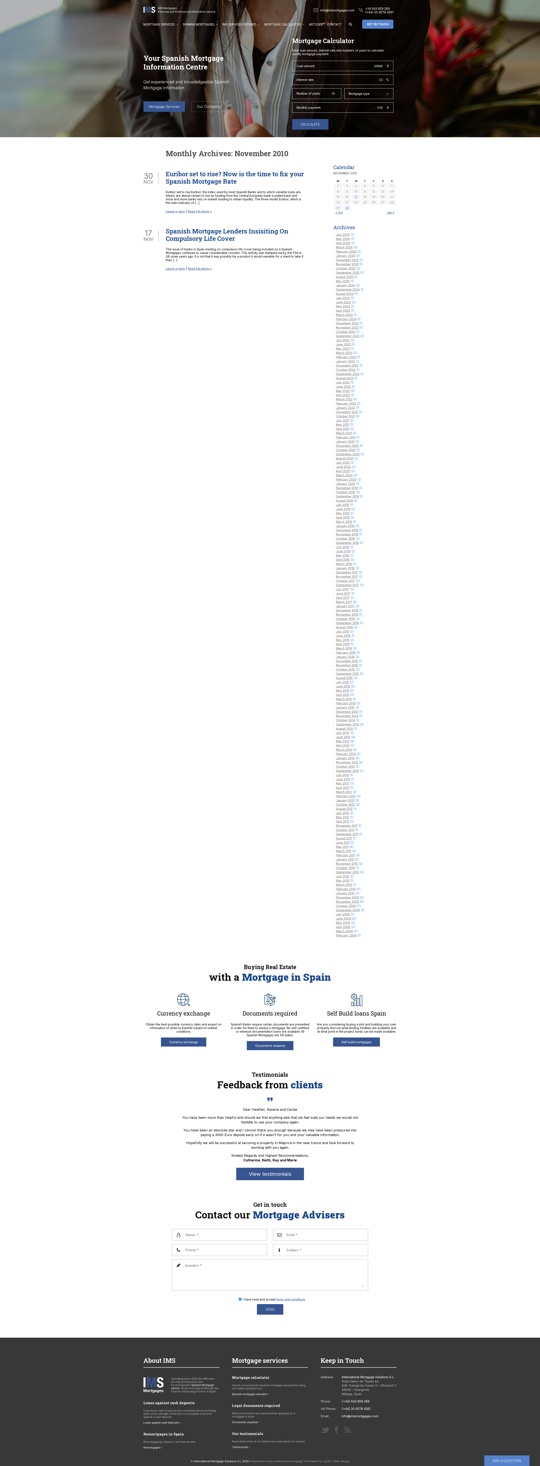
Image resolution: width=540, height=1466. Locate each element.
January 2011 (345, 859)
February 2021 (346, 437)
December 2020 (347, 446)
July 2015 (342, 682)
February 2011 (345, 855)
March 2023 (344, 353)
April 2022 (343, 395)
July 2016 (342, 631)
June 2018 (343, 551)
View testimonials (270, 1174)
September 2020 (348, 454)
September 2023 (347, 336)
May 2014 (342, 741)
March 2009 (344, 931)
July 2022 (343, 382)
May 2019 (342, 513)
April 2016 (343, 644)
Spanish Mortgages (199, 24)
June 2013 (343, 779)
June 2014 (343, 737)
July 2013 (342, 775)
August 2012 (344, 809)
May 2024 (343, 306)
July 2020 (343, 462)
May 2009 (343, 923)
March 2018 (344, 564)
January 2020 (345, 484)
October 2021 (345, 416)
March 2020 (344, 475)
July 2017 (342, 589)
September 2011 (347, 834)
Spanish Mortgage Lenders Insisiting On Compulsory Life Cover (227, 235)
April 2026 (343, 243)
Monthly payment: (309, 107)
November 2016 (347, 614)
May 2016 (342, 640)
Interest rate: (305, 79)
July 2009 (343, 914)
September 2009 (348, 910)
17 (356, 197)
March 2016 (344, 648)
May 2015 (342, 690)
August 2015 (344, 678)
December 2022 (347, 365)
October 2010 (345, 868)
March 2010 (344, 885)
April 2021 (342, 429)
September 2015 (347, 673)
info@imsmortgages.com (337, 10)
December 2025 (347, 260)
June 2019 (343, 509)
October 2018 (345, 538)
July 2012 (342, 813)
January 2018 (345, 568)
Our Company (209, 106)
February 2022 (346, 403)
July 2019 (342, 505)
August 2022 (344, 378)
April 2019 (343, 517)
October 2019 (345, 492)
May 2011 (342, 847)
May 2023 (343, 348)
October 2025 (345, 268)
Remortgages (152, 1447)
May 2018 (342, 555)
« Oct (339, 212)
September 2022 (347, 374)
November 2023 (347, 327)
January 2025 (345, 285)
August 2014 (344, 728)
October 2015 (345, 669)
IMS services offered (239, 24)
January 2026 (345, 256)
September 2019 (347, 496)
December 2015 (347, 661)
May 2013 (342, 783)
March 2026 (344, 247)
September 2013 (347, 771)
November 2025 (347, 264)
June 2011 (343, 842)
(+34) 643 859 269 (356, 1401)
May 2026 (343, 239)
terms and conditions (290, 1299)
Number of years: (309, 93)
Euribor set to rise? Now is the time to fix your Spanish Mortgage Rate (235, 177)
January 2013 (345, 800)
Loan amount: (306, 66)
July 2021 (342, 420)
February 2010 (346, 889)
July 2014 (342, 733)
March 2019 (344, 521)
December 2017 (347, 572)
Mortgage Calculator (282, 24)
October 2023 (345, 332)
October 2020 (346, 450)
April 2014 (343, 745)
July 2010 (342, 876)
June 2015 (343, 686)
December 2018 (347, 530)
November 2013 (347, 762)
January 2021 (345, 441)
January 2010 (345, 893)
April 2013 (342, 787)
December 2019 (347, 488)
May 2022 (343, 391)
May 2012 (342, 817)
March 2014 (344, 749)
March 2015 (344, 699)
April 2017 (343, 597)
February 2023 (346, 357)
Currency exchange (183, 1042)
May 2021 (342, 424)
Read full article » (200, 211)
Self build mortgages (356, 1042)
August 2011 (344, 838)
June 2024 (343, 302)
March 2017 (344, 602)
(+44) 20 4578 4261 (379, 12)
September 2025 (347, 272)
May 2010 (342, 880)
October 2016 (345, 619)
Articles (316, 24)
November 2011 (346, 825)
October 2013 (345, 766)
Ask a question (507, 1461)
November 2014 (347, 716)
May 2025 (343, 281)
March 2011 (343, 851)
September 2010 (347, 872)
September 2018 (347, 543)
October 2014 (345, 720)
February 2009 (346, 935)
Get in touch (378, 24)
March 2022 (344, 399)
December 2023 (347, 323)
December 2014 (347, 711)
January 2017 (345, 606)
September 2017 (347, 585)
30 (347, 208)
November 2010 (347, 863)
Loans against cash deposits (161, 1422)
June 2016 (343, 635)
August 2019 (344, 500)
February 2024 (346, 319)
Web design (342, 1461)
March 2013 (344, 792)
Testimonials (240, 1447)
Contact (334, 24)
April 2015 (342, 695)
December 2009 (347, 897)
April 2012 (342, 821)
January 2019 (345, 526)
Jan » (390, 212)
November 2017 (347, 576)
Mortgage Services (159, 24)
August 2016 (344, 627)
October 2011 (345, 830)
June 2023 (343, 344)
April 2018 (343, 559)
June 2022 (343, 386)
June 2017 (343, 593)
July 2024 (343, 298)
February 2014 (346, 754)
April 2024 (343, 310)
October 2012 (345, 804)
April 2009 (343, 927)
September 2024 (348, 289)
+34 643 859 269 (377, 8)
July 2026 (343, 234)
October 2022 (345, 370)
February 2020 (346, 479)
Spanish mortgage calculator (249, 1394)
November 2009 (347, 901)
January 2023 (345, 361)
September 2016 (347, 623)
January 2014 (345, 758)
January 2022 (345, 408)
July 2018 (342, 547)
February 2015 (346, 703)
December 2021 (347, 412)
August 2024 (345, 294)
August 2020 (345, 458)
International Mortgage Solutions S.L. (368, 1377)
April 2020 (343, 471)
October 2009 (346, 906)
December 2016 (347, 610)
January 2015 (345, 707)
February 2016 (346, 652)
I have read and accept (274, 1299)
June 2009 (343, 918)
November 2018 (347, 534)
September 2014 (347, 724)
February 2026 (346, 251)
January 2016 (345, 657)
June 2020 (343, 467)
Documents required (270, 1046)
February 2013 (346, 796)
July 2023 (343, 340)
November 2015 (347, 665)
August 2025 (344, 277)
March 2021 (344, 433)
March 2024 (344, 315)
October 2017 (345, 581)
